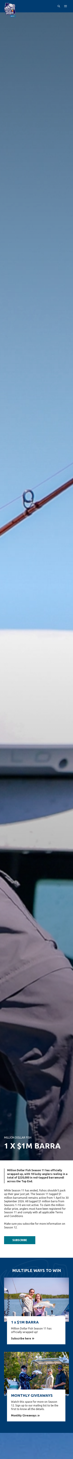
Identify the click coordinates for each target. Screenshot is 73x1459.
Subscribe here (21, 1338)
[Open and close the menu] (65, 6)
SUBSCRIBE (19, 1240)
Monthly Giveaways (23, 1415)
